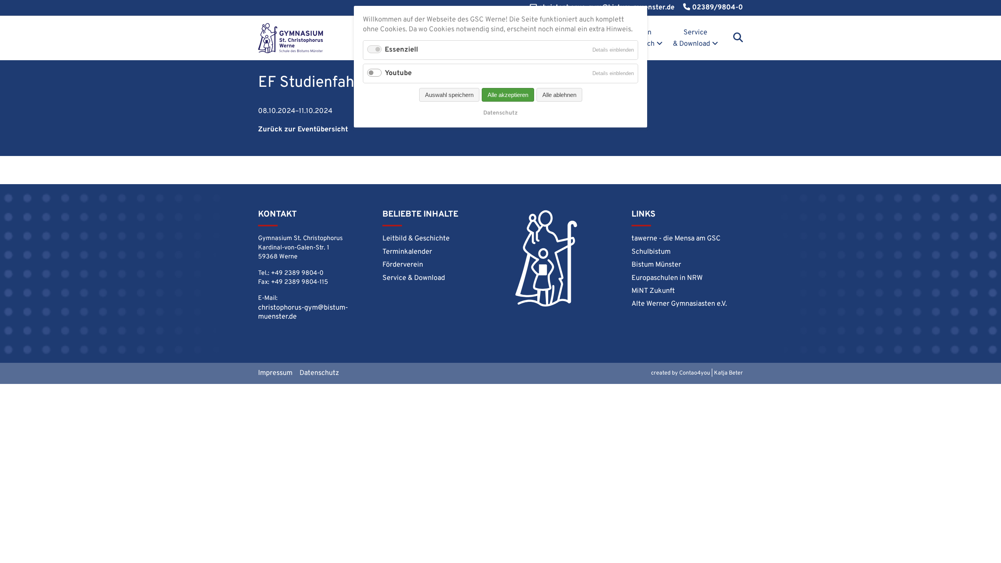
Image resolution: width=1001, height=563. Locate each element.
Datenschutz (319, 373)
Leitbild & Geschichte (416, 238)
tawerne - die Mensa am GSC (676, 238)
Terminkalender (407, 251)
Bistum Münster (656, 264)
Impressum (275, 373)
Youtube (398, 73)
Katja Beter (728, 373)
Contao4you (694, 373)
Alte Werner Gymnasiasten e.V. (679, 303)
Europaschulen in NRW (667, 278)
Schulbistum (651, 251)
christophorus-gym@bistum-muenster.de (303, 312)
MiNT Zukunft (653, 291)
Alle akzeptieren (508, 94)
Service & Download (691, 38)
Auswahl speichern (449, 94)
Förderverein (402, 264)
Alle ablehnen (559, 94)
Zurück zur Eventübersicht (303, 129)
